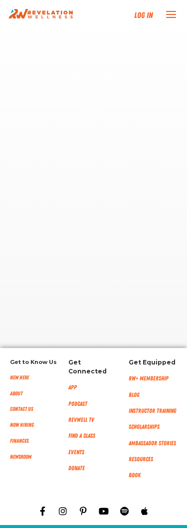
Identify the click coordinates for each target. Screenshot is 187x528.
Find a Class (81, 435)
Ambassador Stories (152, 443)
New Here (19, 377)
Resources (141, 459)
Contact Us (21, 409)
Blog (134, 394)
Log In (143, 15)
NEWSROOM (20, 457)
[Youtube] (104, 511)
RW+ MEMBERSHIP (149, 378)
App (72, 387)
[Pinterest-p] (83, 511)
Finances (19, 441)
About (16, 393)
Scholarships (144, 426)
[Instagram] (63, 511)
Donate (76, 468)
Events (76, 452)
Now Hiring (22, 425)
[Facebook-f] (42, 511)
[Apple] (145, 511)
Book (135, 475)
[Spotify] (124, 511)
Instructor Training (153, 410)
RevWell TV (81, 419)
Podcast (77, 403)
